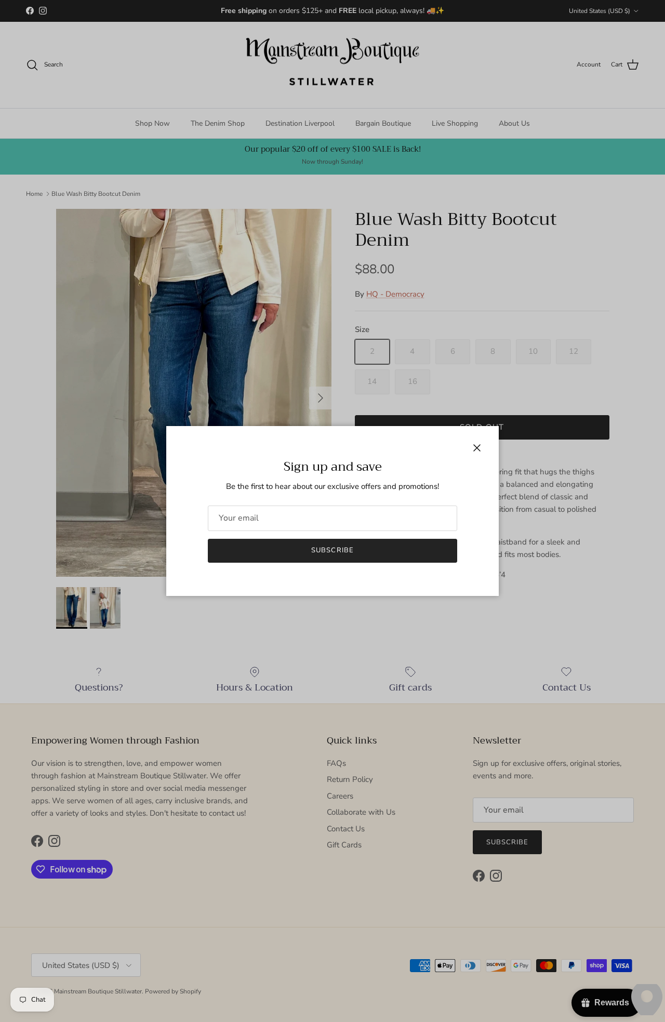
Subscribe (332, 550)
